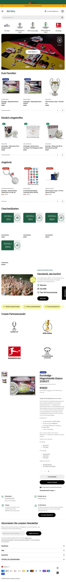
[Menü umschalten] (2, 11)
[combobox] (33, 17)
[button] (2, 6)
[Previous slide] (21, 67)
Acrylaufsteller (27, 144)
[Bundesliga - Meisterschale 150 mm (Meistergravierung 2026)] (55, 131)
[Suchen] (62, 17)
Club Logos (45, 447)
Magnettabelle (5, 99)
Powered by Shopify (15, 578)
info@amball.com (42, 498)
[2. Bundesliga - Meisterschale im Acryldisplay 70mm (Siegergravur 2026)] (33, 131)
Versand (49, 390)
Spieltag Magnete (47, 464)
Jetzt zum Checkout (52, 482)
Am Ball (7, 578)
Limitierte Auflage (49, 188)
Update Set (46, 445)
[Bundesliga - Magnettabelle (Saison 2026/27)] (11, 87)
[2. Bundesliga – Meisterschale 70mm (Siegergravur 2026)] (11, 131)
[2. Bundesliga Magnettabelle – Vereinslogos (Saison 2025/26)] (33, 176)
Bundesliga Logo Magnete (49, 466)
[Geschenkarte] (11, 245)
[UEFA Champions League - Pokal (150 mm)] (55, 87)
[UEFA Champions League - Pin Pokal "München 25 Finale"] (55, 176)
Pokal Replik (48, 99)
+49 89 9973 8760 (9, 498)
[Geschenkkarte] (11, 218)
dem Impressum (36, 540)
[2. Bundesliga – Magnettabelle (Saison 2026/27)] (33, 87)
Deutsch (33, 2)
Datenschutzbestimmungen (21, 540)
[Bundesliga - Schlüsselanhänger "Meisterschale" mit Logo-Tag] (11, 176)
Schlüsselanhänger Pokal (7, 188)
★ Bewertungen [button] (65, 293)
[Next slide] (44, 67)
